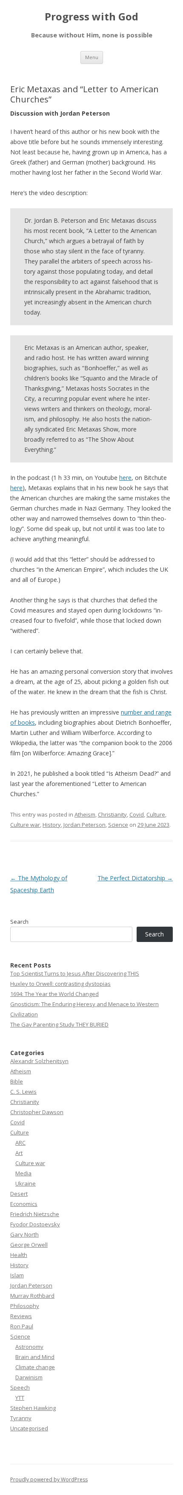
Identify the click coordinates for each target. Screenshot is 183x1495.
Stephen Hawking (33, 1408)
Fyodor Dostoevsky (35, 1224)
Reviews (21, 1316)
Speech (20, 1387)
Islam (17, 1275)
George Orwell (29, 1244)
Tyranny (20, 1418)
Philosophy (24, 1306)
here (125, 478)
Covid (136, 814)
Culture (155, 814)
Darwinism (29, 1377)
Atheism (84, 814)
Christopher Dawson (36, 1112)
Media (23, 1173)
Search (19, 921)
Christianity (112, 814)
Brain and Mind (34, 1357)
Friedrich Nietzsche (34, 1214)
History (52, 824)
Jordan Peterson (84, 824)
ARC (20, 1142)
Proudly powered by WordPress (49, 1479)
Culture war (25, 824)
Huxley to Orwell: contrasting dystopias (60, 983)
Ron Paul (21, 1326)
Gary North (24, 1234)
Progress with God (91, 16)
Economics (23, 1204)
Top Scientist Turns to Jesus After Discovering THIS (74, 973)
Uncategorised (29, 1428)
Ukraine (25, 1183)
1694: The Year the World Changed (54, 994)
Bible (16, 1081)
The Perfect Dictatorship (135, 878)
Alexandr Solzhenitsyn (39, 1061)
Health (18, 1255)
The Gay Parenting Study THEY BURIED (59, 1024)
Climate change (35, 1367)
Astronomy (29, 1346)
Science (118, 824)
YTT (19, 1397)
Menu (91, 57)
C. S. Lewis (23, 1091)
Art (19, 1153)
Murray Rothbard (32, 1295)
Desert (19, 1193)
